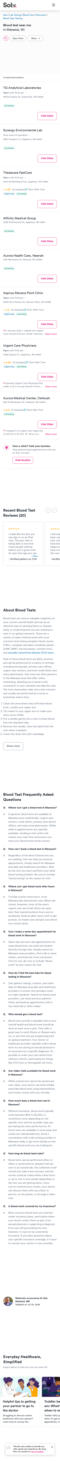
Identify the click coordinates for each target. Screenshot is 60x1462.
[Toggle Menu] (51, 5)
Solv (5, 15)
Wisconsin (41, 15)
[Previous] (48, 510)
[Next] (54, 510)
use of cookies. (37, 1451)
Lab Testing (15, 15)
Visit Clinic (47, 115)
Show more (51, 333)
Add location (22, 460)
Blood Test (28, 15)
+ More (35, 556)
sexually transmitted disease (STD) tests (31, 652)
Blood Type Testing (12, 18)
